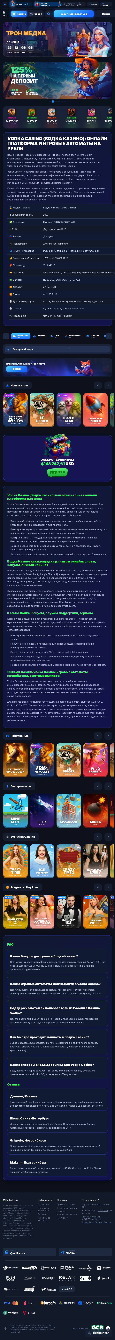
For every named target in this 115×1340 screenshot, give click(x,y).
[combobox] (49, 349)
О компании (43, 1204)
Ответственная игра (67, 1208)
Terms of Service (103, 1222)
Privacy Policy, (88, 1222)
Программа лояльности (43, 1209)
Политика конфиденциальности (67, 1212)
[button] (49, 101)
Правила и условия (66, 1204)
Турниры (42, 1214)
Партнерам (62, 1218)
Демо (20, 416)
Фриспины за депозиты (44, 1219)
